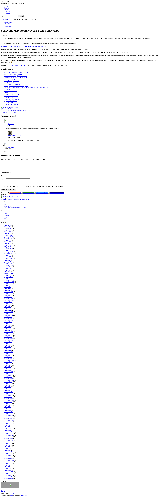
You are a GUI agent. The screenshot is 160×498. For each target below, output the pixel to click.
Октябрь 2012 (8, 418)
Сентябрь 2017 (9, 320)
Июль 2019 (7, 285)
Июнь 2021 (7, 257)
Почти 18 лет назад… (11, 79)
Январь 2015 (8, 373)
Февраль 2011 (8, 452)
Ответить (11, 124)
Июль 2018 (7, 303)
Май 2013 (7, 407)
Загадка (6, 217)
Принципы (7, 11)
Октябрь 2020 (8, 265)
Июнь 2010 (7, 465)
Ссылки (6, 204)
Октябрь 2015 (8, 358)
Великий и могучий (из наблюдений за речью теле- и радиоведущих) (26, 87)
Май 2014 (7, 387)
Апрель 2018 (8, 308)
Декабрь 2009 (8, 475)
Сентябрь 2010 (9, 460)
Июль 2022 (7, 240)
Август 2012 (8, 422)
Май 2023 (7, 233)
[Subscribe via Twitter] (41, 193)
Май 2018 (7, 307)
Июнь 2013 (7, 405)
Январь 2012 (8, 433)
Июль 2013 (7, 403)
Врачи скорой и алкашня (12, 84)
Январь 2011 (8, 453)
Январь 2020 (8, 275)
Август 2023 (8, 230)
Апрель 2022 (8, 245)
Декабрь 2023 (8, 228)
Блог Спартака (5, 1)
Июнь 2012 (7, 425)
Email (3, 179)
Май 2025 (7, 225)
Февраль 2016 (8, 352)
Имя (3, 176)
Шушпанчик (8, 219)
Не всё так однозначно (11, 81)
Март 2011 (7, 450)
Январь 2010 (8, 473)
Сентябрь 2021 (9, 253)
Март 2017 (7, 330)
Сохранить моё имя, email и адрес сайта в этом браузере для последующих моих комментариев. (33, 186)
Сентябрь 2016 (9, 340)
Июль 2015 (7, 363)
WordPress (24, 495)
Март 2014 (7, 390)
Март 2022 (7, 247)
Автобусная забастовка (11, 94)
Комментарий (6, 172)
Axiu (11, 495)
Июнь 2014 (7, 385)
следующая (7, 26)
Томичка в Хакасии (10, 91)
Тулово (6, 92)
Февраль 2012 (8, 432)
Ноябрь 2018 (8, 297)
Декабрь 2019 (8, 277)
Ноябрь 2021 (8, 250)
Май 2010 (7, 467)
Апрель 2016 (8, 348)
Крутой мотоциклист (11, 104)
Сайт (2, 183)
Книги (6, 8)
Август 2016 (8, 342)
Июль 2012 (7, 423)
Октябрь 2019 (8, 280)
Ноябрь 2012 (8, 417)
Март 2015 (7, 370)
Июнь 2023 (7, 232)
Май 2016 (7, 347)
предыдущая (8, 23)
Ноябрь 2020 (8, 263)
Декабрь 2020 (8, 262)
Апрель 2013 (8, 408)
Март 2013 (7, 410)
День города (8, 89)
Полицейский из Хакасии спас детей (16, 86)
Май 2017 (7, 327)
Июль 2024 (7, 227)
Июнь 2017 (7, 325)
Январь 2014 (8, 393)
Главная (6, 6)
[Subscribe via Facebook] (56, 193)
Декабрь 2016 (8, 335)
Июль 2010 (7, 463)
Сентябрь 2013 (9, 400)
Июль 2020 (7, 268)
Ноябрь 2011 (8, 437)
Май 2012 (7, 427)
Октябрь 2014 (8, 378)
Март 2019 (7, 290)
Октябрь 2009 (8, 478)
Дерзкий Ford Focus (10, 101)
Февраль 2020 (8, 273)
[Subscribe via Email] (27, 193)
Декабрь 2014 (8, 375)
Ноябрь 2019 (8, 278)
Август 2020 (8, 267)
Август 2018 (8, 302)
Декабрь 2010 (8, 455)
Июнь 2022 (7, 242)
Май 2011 (7, 447)
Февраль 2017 (8, 332)
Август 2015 (8, 362)
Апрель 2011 (8, 448)
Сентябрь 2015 (9, 360)
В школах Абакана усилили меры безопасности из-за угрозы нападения (23, 46)
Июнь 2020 (7, 270)
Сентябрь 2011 (9, 440)
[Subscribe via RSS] (15, 193)
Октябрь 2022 (8, 238)
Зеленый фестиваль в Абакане (14, 74)
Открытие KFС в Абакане (9, 112)
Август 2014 (8, 382)
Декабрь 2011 (8, 435)
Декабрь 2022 (8, 237)
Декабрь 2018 (8, 295)
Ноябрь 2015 (8, 357)
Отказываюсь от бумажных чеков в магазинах (15, 110)
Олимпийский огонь (11, 96)
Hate (8, 19)
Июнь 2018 (7, 305)
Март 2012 (7, 430)
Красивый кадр (9, 102)
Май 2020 (7, 272)
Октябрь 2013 (8, 398)
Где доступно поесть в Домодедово (15, 77)
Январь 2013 (8, 413)
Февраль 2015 (8, 372)
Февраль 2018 (8, 312)
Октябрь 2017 (8, 318)
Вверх (3, 491)
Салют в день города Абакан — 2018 (16, 72)
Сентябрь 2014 (9, 380)
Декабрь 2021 (8, 248)
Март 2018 (7, 310)
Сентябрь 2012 (9, 420)
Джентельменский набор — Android (15, 207)
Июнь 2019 (7, 287)
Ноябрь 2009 (8, 477)
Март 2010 (7, 470)
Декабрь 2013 (8, 395)
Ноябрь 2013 (8, 397)
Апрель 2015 (8, 368)
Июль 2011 (7, 443)
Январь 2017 (8, 333)
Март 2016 (7, 350)
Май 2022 (7, 243)
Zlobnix (6, 214)
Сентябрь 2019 (9, 282)
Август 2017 (8, 322)
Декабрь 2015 (8, 355)
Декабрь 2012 (8, 415)
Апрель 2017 (8, 328)
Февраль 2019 (8, 292)
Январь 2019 (8, 293)
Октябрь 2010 (8, 458)
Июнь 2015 (7, 365)
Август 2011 (8, 442)
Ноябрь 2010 (8, 457)
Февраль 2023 (8, 235)
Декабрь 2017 (8, 315)
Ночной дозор (8, 97)
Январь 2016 (8, 353)
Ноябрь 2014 (8, 377)
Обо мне (7, 13)
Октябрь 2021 (8, 252)
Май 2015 (7, 367)
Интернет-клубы (9, 82)
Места (6, 9)
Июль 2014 (7, 383)
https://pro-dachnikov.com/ (19, 65)
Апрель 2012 (8, 428)
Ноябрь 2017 (8, 317)
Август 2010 (8, 462)
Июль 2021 (7, 255)
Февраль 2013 (8, 412)
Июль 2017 (7, 323)
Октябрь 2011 (8, 438)
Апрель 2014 (8, 388)
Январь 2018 (8, 313)
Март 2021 (7, 260)
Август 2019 (8, 283)
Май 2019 (7, 288)
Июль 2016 (7, 343)
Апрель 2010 (8, 468)
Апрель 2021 (8, 258)
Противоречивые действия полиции (16, 76)
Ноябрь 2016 (8, 337)
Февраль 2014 (8, 392)
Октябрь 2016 (8, 338)
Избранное (7, 206)
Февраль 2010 (8, 472)
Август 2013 (8, 402)
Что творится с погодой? (12, 99)
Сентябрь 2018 (9, 300)
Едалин (6, 215)
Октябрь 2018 (8, 298)
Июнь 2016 (7, 345)
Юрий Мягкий (12, 135)
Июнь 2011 (7, 445)
